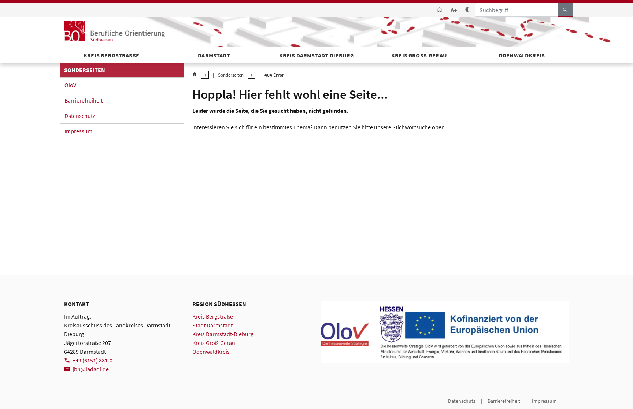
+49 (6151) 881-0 (92, 360)
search (565, 10)
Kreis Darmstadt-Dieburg (316, 55)
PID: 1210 (74, 401)
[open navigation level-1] (203, 75)
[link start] (440, 10)
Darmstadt (214, 55)
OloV (70, 85)
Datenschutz (79, 115)
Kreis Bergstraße (212, 316)
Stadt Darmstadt (212, 325)
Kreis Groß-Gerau (419, 55)
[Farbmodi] (468, 10)
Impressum (78, 131)
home (194, 74)
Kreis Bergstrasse (111, 55)
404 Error (274, 75)
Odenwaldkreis (522, 55)
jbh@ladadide (91, 369)
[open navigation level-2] (249, 75)
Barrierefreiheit (83, 100)
